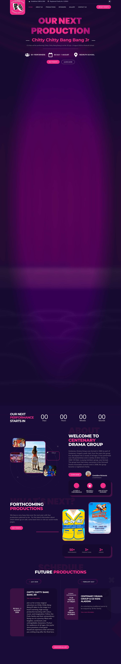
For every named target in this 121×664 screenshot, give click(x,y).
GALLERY (72, 7)
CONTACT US (82, 7)
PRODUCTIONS (50, 7)
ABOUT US (39, 7)
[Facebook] (109, 1)
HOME (31, 7)
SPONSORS (62, 7)
